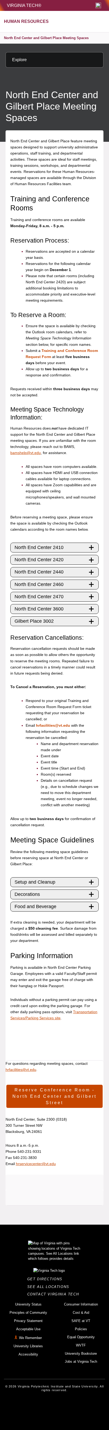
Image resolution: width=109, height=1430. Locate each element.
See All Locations (49, 1287)
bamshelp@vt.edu (25, 453)
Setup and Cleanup (35, 882)
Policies (81, 1329)
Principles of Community (28, 1313)
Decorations (27, 894)
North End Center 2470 (39, 596)
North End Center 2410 (39, 547)
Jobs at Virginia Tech (81, 1362)
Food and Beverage (35, 906)
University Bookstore (81, 1354)
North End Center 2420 (39, 559)
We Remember (30, 1338)
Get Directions (46, 1279)
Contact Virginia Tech (54, 1294)
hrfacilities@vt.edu (53, 725)
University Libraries (28, 1346)
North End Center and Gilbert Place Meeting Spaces (46, 38)
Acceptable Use (28, 1329)
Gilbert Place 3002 (34, 621)
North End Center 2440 (39, 572)
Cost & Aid (81, 1313)
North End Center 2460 (39, 584)
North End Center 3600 (39, 609)
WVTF (81, 1345)
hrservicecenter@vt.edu (36, 1164)
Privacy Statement (28, 1321)
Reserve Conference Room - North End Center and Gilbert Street (54, 1096)
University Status (28, 1304)
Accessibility (28, 1354)
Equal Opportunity (81, 1337)
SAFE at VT (80, 1321)
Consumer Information (81, 1304)
